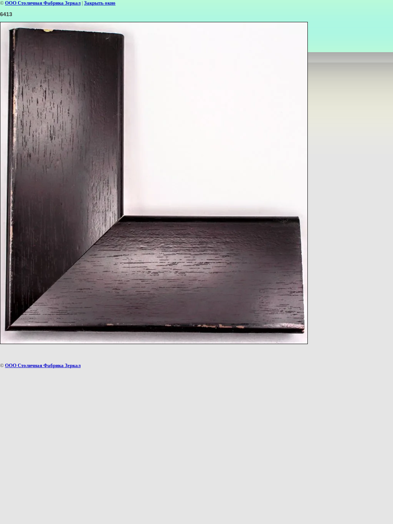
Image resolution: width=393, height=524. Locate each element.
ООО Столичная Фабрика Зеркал (43, 3)
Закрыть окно (100, 3)
